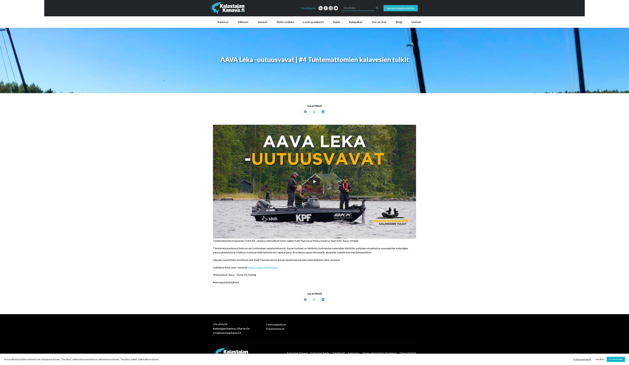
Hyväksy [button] (600, 359)
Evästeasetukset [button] (582, 359)
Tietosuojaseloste (276, 324)
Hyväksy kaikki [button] (616, 359)
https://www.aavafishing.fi (263, 267)
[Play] (314, 182)
